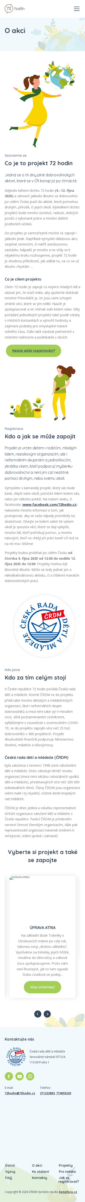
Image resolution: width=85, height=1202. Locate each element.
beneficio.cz (68, 1192)
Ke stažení (40, 1171)
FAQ (8, 1178)
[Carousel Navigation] (42, 1014)
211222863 (47, 1093)
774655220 (63, 1093)
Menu (76, 6)
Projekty (66, 1165)
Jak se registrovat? (68, 1180)
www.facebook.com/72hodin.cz (49, 504)
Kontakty (39, 1178)
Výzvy (10, 1171)
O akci (37, 1165)
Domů (10, 1165)
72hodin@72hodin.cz (20, 1093)
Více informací (42, 987)
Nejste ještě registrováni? (33, 350)
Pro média (67, 1171)
